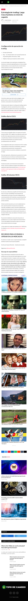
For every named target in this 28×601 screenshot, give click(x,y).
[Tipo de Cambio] (14, 2)
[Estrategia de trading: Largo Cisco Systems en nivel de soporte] (14, 32)
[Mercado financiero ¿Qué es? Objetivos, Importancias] (14, 510)
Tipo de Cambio (15, 597)
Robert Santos (8, 20)
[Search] (26, 2)
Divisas (3, 9)
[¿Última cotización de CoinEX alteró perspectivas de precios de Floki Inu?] (14, 467)
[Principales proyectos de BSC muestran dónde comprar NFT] (14, 489)
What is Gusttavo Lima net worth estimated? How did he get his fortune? (17, 558)
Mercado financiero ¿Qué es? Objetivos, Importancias (13, 519)
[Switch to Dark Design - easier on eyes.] (24, 2)
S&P (21, 226)
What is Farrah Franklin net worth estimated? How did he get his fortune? (17, 566)
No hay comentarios (6, 21)
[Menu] (2, 2)
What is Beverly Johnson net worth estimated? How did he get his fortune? (17, 574)
